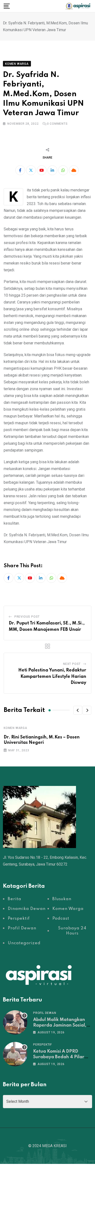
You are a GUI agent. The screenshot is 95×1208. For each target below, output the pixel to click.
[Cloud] (74, 170)
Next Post (72, 664)
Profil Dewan (44, 1013)
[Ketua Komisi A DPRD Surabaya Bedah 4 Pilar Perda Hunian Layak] (15, 1054)
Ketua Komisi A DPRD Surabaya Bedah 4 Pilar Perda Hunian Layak (58, 1057)
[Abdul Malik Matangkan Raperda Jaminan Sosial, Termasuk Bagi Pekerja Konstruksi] (15, 1022)
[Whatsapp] (63, 170)
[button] (77, 710)
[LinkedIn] (52, 170)
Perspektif (42, 1044)
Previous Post (27, 616)
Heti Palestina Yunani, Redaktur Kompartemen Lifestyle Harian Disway (52, 676)
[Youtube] (42, 170)
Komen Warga (15, 728)
